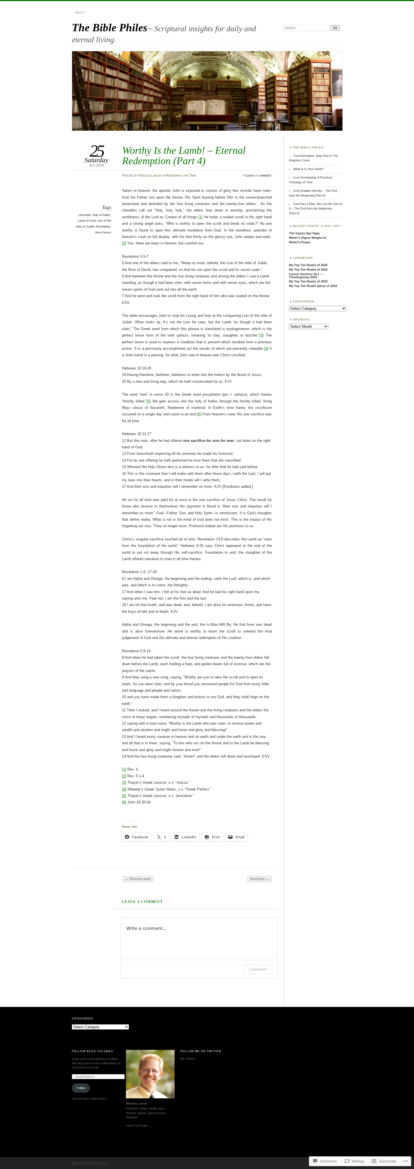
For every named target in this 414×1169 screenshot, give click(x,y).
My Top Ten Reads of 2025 (308, 265)
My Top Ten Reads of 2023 (308, 281)
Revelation (103, 226)
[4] (266, 348)
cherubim (84, 215)
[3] (261, 335)
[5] (148, 401)
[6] (199, 414)
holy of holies (101, 215)
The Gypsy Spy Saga (304, 233)
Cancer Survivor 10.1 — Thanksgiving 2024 (306, 275)
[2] (124, 243)
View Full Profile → (138, 1125)
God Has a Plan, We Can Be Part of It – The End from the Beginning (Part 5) (315, 208)
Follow (81, 1088)
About (80, 12)
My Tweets (187, 1058)
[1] (200, 217)
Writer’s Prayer (299, 242)
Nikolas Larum (150, 175)
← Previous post (137, 879)
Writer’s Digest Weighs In (307, 237)
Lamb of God (86, 220)
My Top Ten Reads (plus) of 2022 (313, 286)
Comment (258, 969)
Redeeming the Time (181, 175)
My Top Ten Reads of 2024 (308, 269)
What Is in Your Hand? (308, 169)
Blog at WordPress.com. (90, 1163)
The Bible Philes (109, 27)
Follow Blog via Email (93, 1051)
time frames (103, 232)
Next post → (259, 879)
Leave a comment (259, 175)
